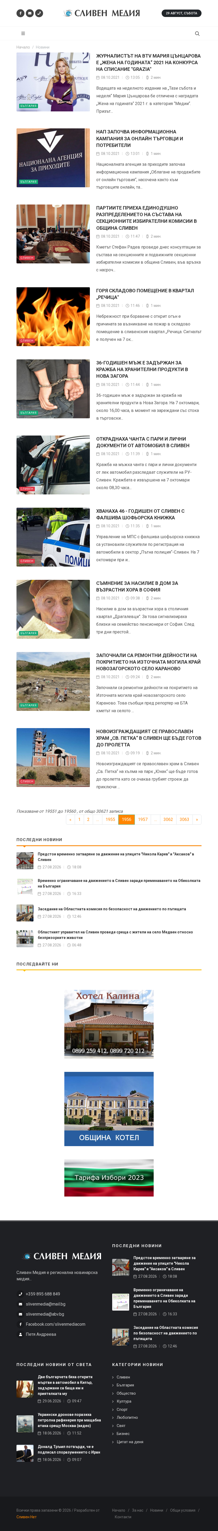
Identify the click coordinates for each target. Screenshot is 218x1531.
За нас (137, 1510)
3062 (168, 819)
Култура (124, 1401)
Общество (126, 1393)
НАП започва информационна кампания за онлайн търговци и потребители (139, 138)
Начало (118, 1510)
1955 (110, 819)
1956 (126, 819)
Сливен (26, 257)
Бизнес (123, 1433)
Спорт (122, 1409)
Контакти (123, 1517)
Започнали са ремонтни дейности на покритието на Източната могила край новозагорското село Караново (148, 662)
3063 (184, 819)
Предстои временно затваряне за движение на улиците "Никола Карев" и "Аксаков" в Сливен (164, 1263)
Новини (156, 1510)
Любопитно (127, 1417)
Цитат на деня (130, 1441)
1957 (143, 819)
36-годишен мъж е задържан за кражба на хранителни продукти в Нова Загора (142, 369)
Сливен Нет (26, 1517)
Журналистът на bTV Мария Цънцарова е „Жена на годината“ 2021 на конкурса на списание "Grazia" (148, 62)
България (28, 106)
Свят (121, 1425)
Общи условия (182, 1510)
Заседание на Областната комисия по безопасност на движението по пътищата (112, 909)
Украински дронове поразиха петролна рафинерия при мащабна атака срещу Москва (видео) (69, 1420)
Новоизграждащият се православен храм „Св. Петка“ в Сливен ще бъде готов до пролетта (148, 738)
